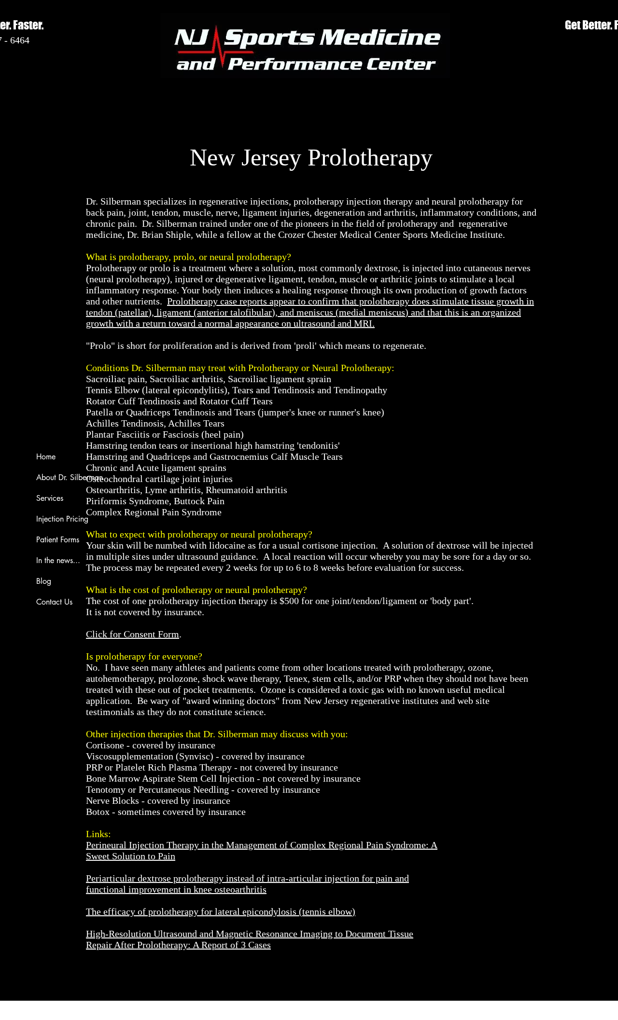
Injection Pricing (62, 519)
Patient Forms (57, 540)
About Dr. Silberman (69, 477)
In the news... (58, 560)
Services (49, 498)
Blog (43, 581)
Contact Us (54, 602)
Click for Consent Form (132, 634)
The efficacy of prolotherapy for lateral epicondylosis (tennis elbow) (220, 911)
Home (46, 457)
